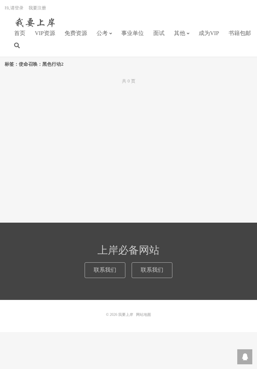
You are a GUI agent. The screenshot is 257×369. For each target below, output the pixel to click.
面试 (159, 33)
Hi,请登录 (14, 8)
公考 (102, 33)
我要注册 (37, 8)
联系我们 (105, 270)
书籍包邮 (239, 33)
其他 (179, 33)
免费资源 (76, 33)
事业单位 (132, 33)
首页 (19, 33)
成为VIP (209, 33)
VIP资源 (45, 33)
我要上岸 (34, 22)
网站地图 (143, 314)
